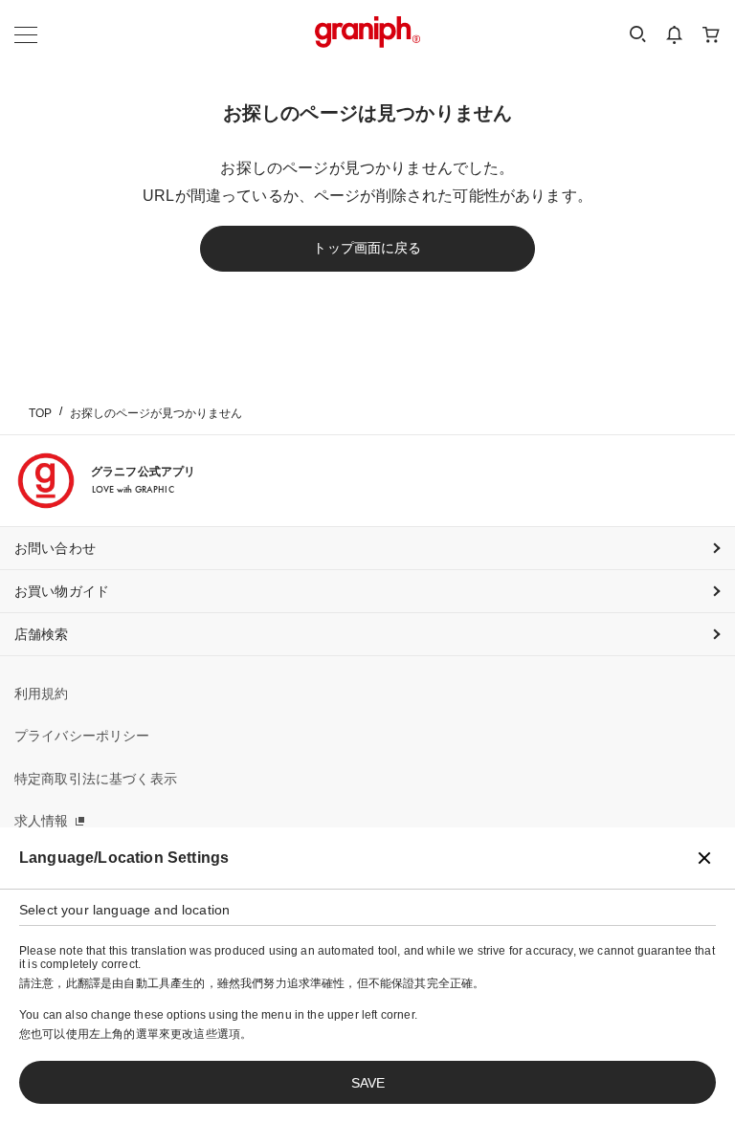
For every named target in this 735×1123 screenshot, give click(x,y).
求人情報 (41, 820)
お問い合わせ (55, 548)
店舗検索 (41, 634)
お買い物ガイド (61, 591)
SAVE (368, 1082)
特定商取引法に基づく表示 (95, 778)
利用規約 (41, 693)
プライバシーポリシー (82, 735)
